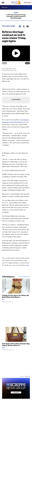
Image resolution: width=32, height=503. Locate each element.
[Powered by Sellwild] (27, 376)
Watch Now (27, 2)
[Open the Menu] (2, 2)
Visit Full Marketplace (24, 276)
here (27, 265)
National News (8, 26)
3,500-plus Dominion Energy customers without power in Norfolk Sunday (16, 16)
